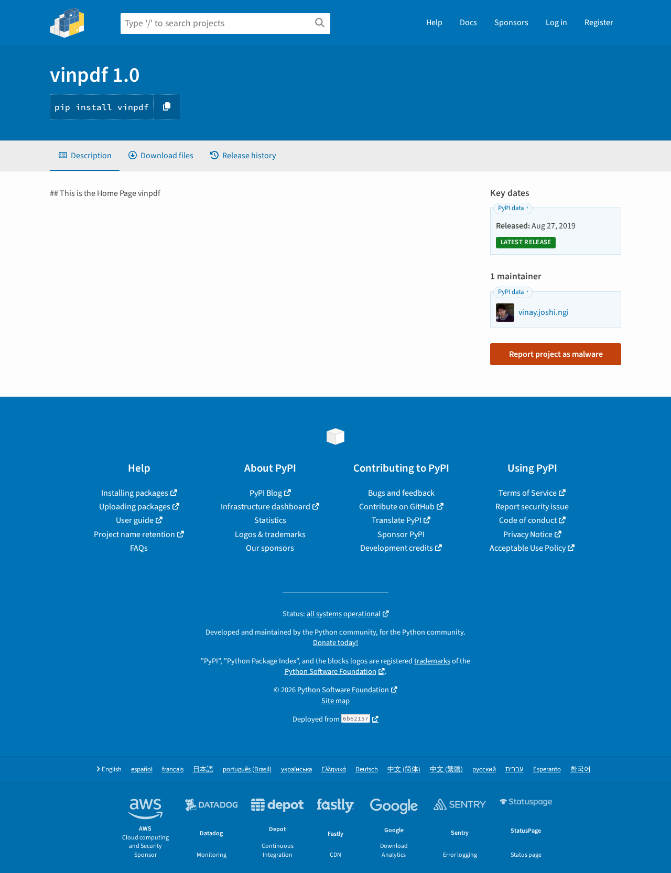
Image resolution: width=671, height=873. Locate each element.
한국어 (580, 769)
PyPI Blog (266, 493)
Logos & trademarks (270, 534)
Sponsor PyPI (401, 534)
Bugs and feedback (401, 493)
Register (599, 22)
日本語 (203, 769)
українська (296, 769)
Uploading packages (134, 506)
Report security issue (532, 506)
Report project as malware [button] (556, 354)
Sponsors (511, 22)
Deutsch (366, 769)
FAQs (139, 548)
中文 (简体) (403, 769)
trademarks (432, 661)
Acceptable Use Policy (528, 548)
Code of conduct (528, 520)
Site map (335, 700)
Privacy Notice (528, 534)
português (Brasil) (247, 769)
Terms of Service (528, 493)
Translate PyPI (396, 520)
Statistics (270, 520)
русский (484, 769)
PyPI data (511, 208)
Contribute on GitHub (397, 506)
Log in (556, 22)
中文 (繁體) (446, 769)
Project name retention (134, 534)
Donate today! (335, 642)
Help (434, 22)
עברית (514, 769)
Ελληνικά (333, 769)
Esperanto (547, 769)
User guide (135, 520)
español (142, 769)
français (172, 769)
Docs (468, 22)
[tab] (85, 155)
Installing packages (134, 493)
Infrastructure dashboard (265, 506)
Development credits (396, 548)
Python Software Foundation (330, 671)
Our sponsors (270, 548)
